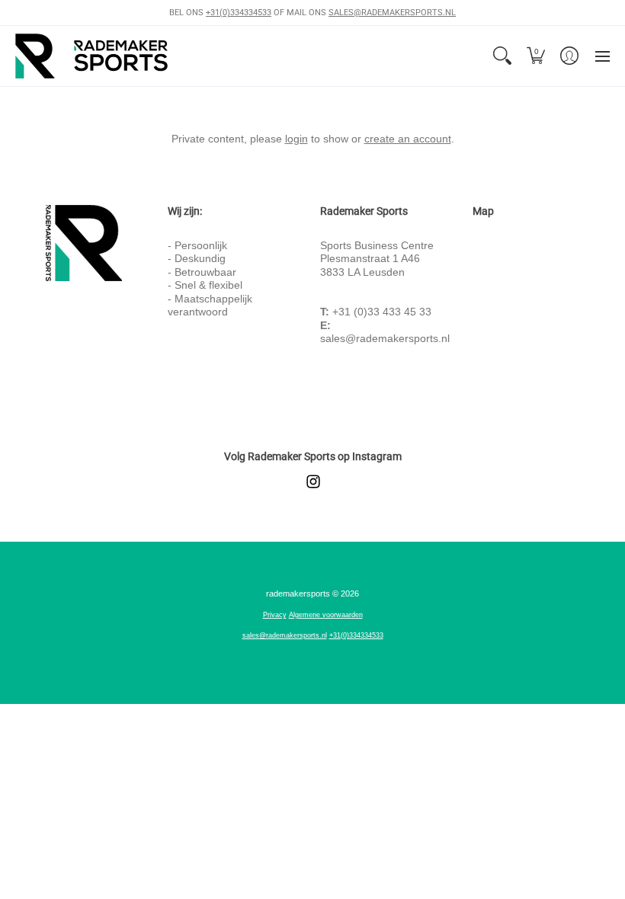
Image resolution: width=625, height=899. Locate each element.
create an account (407, 139)
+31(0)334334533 (238, 13)
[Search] (502, 56)
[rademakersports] (91, 56)
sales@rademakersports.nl (385, 338)
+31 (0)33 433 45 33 (381, 312)
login (296, 139)
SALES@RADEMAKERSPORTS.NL (392, 13)
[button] (536, 56)
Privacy (275, 615)
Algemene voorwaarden (326, 615)
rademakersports (298, 593)
